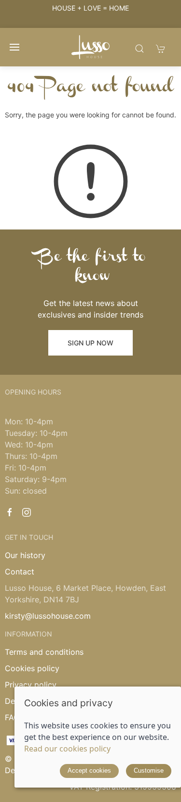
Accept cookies (89, 770)
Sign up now (90, 343)
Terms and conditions (44, 652)
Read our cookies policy (67, 748)
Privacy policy (30, 684)
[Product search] (139, 48)
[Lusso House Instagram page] (26, 512)
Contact (19, 571)
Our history (25, 555)
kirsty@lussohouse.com (48, 616)
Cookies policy (32, 668)
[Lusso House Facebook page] (9, 512)
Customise (149, 770)
